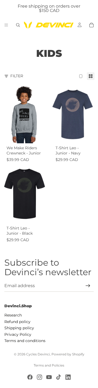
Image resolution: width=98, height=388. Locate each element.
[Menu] (6, 25)
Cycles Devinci (38, 354)
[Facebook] (30, 377)
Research (13, 315)
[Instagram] (39, 377)
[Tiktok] (58, 377)
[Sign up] (88, 285)
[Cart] (91, 25)
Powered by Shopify (67, 354)
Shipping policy (19, 327)
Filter (16, 75)
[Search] (18, 25)
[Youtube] (49, 377)
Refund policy (17, 321)
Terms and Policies (49, 365)
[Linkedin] (68, 377)
